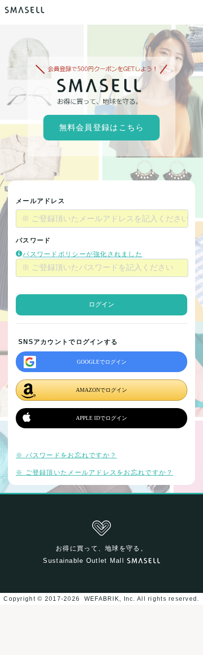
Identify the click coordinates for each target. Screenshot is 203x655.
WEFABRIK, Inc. (109, 598)
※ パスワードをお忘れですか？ (66, 455)
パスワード (33, 240)
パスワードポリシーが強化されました (82, 254)
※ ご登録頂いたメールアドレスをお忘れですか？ (94, 472)
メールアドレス (40, 201)
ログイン (101, 304)
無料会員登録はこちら (101, 127)
